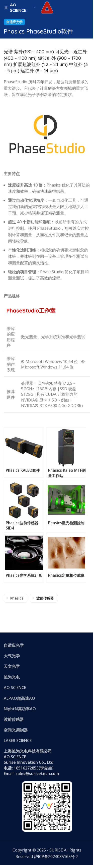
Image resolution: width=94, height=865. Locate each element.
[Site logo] (47, 7)
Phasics (16, 598)
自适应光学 (14, 22)
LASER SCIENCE (18, 740)
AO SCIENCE (15, 687)
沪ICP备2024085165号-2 (56, 856)
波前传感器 (45, 598)
